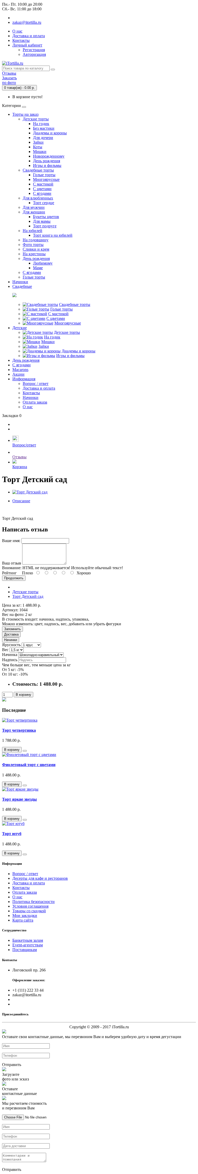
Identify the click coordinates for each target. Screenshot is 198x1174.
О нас (17, 31)
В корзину (23, 695)
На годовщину (35, 240)
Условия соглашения (30, 906)
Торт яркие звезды (19, 799)
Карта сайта (22, 920)
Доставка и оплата (28, 36)
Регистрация (34, 50)
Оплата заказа (35, 402)
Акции (18, 374)
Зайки (38, 142)
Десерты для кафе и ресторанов (40, 878)
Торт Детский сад (27, 596)
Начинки (20, 282)
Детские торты (36, 119)
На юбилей (32, 230)
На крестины (34, 254)
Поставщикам (24, 949)
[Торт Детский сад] (29, 492)
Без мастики (43, 128)
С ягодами (42, 193)
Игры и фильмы (47, 165)
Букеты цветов (46, 216)
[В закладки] (25, 751)
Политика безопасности (33, 901)
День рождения (46, 161)
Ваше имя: (11, 540)
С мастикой (43, 184)
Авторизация (34, 54)
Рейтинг (9, 573)
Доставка (11, 634)
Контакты (21, 40)
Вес (5, 649)
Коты (37, 147)
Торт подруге (44, 226)
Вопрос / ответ (35, 383)
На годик (41, 123)
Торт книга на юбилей (52, 235)
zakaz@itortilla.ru (26, 22)
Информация (23, 379)
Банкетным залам (27, 940)
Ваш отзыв (11, 563)
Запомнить (12, 629)
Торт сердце (43, 202)
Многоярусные (46, 179)
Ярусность (11, 645)
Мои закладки (24, 915)
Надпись (9, 660)
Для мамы (42, 221)
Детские (19, 328)
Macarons (20, 369)
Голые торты (44, 175)
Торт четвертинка (19, 730)
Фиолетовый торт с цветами (28, 764)
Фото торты (33, 244)
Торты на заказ (25, 114)
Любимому (43, 263)
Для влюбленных (38, 198)
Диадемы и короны (50, 133)
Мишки (39, 151)
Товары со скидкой (29, 911)
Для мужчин (34, 207)
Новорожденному (48, 156)
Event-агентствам (27, 945)
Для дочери (43, 137)
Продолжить (13, 578)
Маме (38, 268)
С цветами (42, 189)
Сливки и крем (36, 249)
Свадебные (22, 286)
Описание (21, 501)
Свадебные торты (38, 170)
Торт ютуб (11, 833)
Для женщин (34, 212)
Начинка (9, 654)
